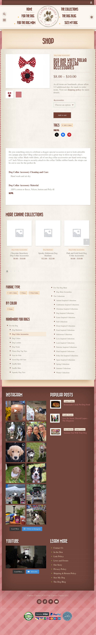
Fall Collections (61, 321)
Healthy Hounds (68, 415)
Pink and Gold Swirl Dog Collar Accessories (76, 254)
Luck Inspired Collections (65, 343)
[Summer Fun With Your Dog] (55, 431)
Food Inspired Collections (65, 330)
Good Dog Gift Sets (19, 359)
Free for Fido (16, 355)
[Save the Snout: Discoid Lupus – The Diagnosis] (55, 418)
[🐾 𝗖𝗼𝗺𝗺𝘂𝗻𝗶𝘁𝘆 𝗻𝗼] (15, 431)
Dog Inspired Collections (65, 313)
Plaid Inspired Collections (65, 351)
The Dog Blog (60, 581)
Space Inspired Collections (65, 360)
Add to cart (62, 115)
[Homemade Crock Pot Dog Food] (55, 404)
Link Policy (59, 556)
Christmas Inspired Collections (67, 309)
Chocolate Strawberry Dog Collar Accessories (19, 254)
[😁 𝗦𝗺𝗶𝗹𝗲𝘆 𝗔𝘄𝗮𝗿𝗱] (36, 473)
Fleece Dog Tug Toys (19, 351)
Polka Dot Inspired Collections (67, 355)
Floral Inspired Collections (65, 326)
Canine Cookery (69, 401)
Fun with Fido (68, 429)
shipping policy (74, 89)
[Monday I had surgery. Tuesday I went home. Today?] (15, 410)
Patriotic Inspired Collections (66, 347)
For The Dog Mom (60, 287)
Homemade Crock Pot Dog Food (77, 404)
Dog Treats (16, 347)
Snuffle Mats (16, 368)
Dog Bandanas (17, 330)
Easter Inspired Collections (65, 317)
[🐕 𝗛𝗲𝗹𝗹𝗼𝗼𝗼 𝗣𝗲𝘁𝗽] (36, 494)
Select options (22, 248)
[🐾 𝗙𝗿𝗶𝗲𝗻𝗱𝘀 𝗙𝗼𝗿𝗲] (36, 452)
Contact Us (58, 547)
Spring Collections (62, 364)
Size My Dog (59, 577)
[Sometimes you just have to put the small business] (36, 431)
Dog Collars (16, 338)
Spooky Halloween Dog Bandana (48, 254)
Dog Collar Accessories (62, 55)
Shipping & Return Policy (65, 573)
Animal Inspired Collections (66, 300)
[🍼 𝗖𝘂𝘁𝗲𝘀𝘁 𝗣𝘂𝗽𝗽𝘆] (15, 452)
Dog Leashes (16, 342)
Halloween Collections (64, 334)
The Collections (59, 296)
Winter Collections (63, 372)
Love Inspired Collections (65, 338)
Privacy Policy (60, 569)
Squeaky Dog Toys (18, 372)
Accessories (59, 100)
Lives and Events (61, 560)
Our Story (58, 564)
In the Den (58, 552)
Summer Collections (63, 368)
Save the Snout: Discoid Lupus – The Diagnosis (75, 419)
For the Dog (13, 325)
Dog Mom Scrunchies (64, 292)
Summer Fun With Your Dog (75, 433)
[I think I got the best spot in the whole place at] (15, 494)
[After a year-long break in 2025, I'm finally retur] (36, 515)
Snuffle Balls (16, 364)
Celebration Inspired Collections (67, 304)
